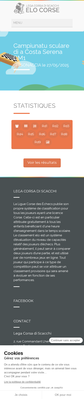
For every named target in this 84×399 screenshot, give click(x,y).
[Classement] (35, 126)
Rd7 (53, 134)
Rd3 (66, 126)
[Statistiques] (48, 142)
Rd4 (20, 134)
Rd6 (42, 134)
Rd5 (31, 134)
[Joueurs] (17, 126)
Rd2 (55, 126)
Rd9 (37, 142)
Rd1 (44, 126)
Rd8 (64, 134)
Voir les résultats (42, 162)
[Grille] (26, 126)
